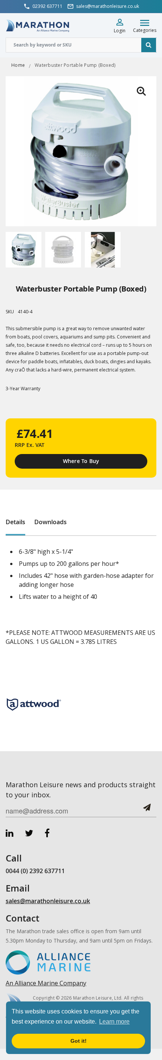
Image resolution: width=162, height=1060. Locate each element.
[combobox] (81, 45)
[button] (141, 91)
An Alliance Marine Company (46, 983)
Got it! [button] (78, 1041)
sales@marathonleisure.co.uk (48, 901)
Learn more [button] (114, 1021)
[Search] (148, 45)
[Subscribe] (147, 810)
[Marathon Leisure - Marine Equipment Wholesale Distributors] (38, 25)
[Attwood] (34, 704)
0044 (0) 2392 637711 (35, 871)
